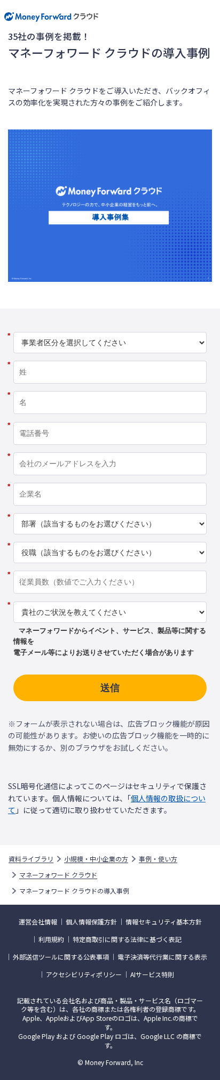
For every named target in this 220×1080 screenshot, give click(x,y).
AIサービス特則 (152, 974)
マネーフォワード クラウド (58, 875)
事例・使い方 (158, 859)
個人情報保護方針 (91, 921)
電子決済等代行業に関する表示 (162, 957)
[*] (110, 328)
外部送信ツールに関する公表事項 (61, 957)
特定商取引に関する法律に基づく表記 (127, 939)
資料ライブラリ (31, 859)
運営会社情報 (38, 921)
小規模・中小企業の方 (96, 859)
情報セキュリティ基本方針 (163, 921)
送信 (110, 688)
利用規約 (51, 939)
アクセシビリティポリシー (84, 974)
